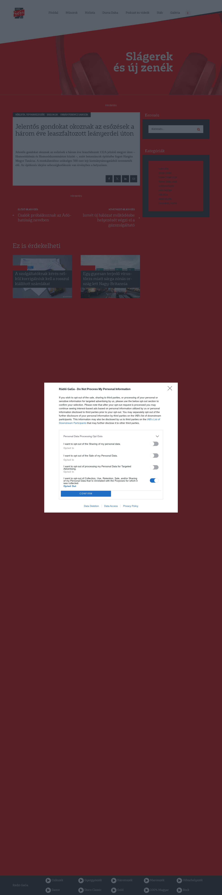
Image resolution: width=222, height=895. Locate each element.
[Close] (171, 389)
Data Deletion (91, 506)
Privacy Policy (130, 506)
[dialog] (111, 448)
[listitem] (111, 436)
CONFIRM (86, 493)
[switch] (154, 444)
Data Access (111, 506)
